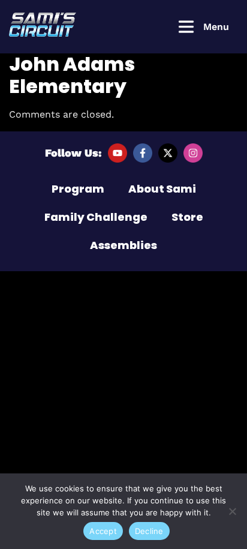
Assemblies (123, 245)
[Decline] (232, 511)
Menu (216, 26)
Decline (149, 531)
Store (187, 216)
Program (78, 188)
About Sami (162, 188)
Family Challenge (95, 216)
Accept (103, 531)
